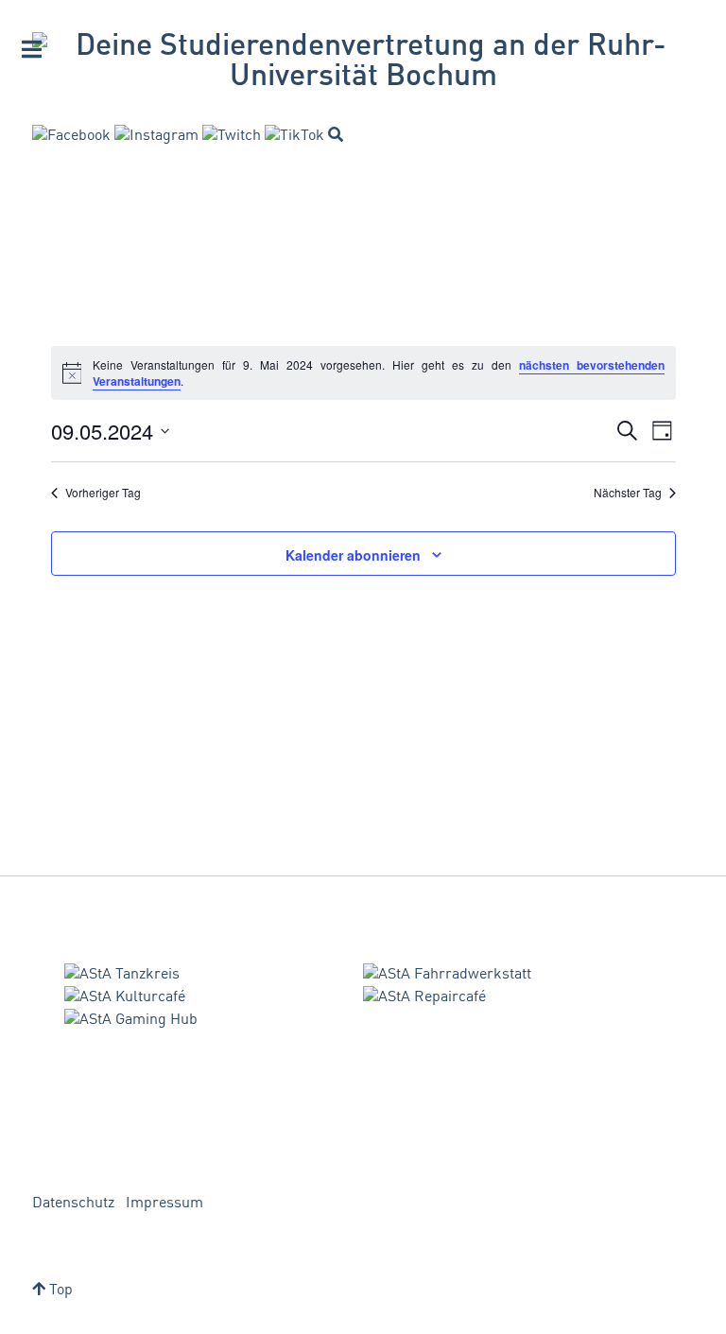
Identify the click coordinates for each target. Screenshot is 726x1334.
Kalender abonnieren (353, 555)
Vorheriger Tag (103, 492)
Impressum (164, 1203)
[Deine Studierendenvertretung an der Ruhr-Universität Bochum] (363, 62)
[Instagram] (156, 136)
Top (59, 1290)
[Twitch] (231, 136)
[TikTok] (294, 136)
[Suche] (335, 134)
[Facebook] (71, 136)
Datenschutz (73, 1203)
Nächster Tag (628, 492)
